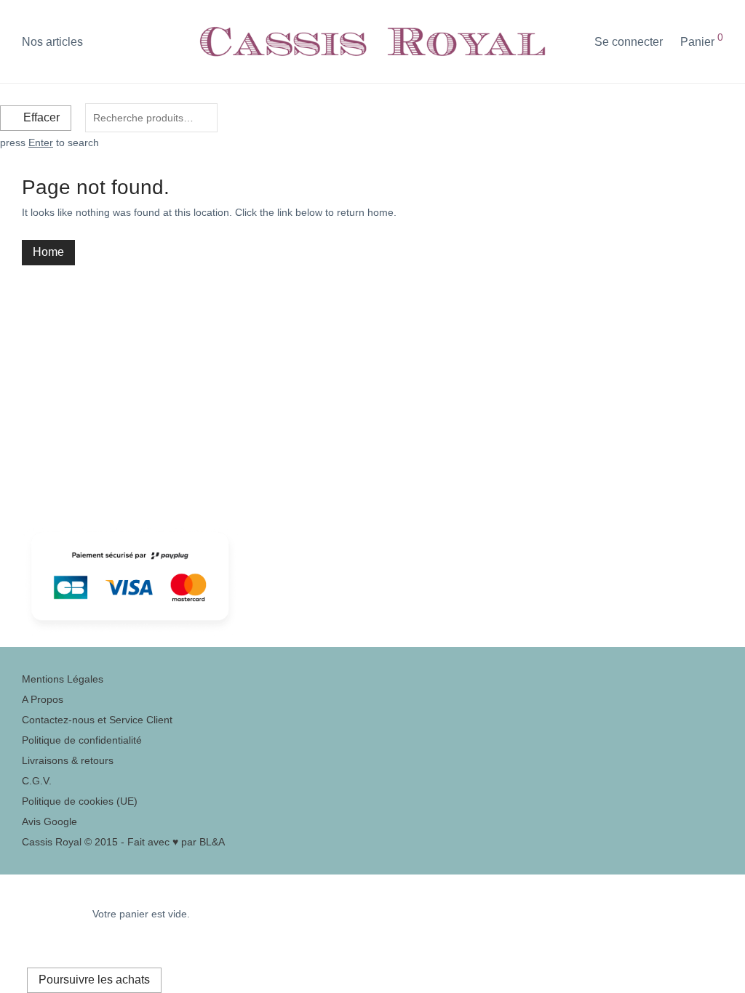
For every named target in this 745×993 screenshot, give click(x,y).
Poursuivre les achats (94, 979)
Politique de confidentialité (82, 740)
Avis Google (49, 821)
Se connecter (628, 42)
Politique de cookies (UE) (80, 801)
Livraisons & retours (67, 760)
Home (48, 252)
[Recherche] (572, 42)
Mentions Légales (62, 679)
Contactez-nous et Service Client (97, 719)
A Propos (42, 699)
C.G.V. (37, 781)
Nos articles (52, 42)
